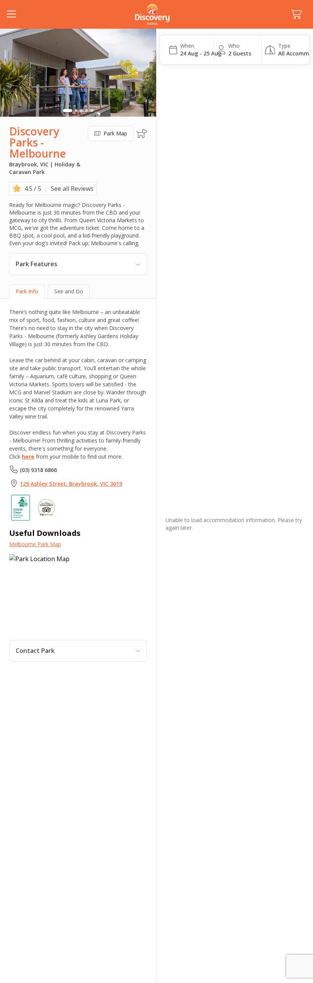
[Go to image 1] (67, 110)
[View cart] (296, 14)
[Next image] (145, 72)
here (28, 456)
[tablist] (78, 291)
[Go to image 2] (75, 110)
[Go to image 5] (92, 110)
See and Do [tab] (68, 291)
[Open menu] (11, 14)
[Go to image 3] (81, 110)
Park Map (115, 133)
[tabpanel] (78, 485)
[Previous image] (10, 72)
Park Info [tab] (27, 291)
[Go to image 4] (86, 110)
